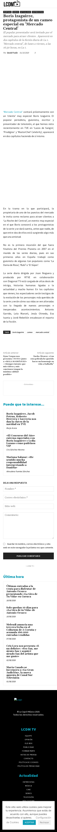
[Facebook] (6, 60)
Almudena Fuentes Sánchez (18, 471)
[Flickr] (17, 721)
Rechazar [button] (44, 822)
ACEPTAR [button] (29, 822)
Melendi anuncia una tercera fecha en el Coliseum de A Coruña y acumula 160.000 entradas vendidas (21, 630)
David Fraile (12, 52)
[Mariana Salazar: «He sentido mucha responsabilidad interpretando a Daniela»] (45, 461)
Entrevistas (37, 12)
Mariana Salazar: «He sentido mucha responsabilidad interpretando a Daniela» (19, 462)
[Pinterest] (21, 60)
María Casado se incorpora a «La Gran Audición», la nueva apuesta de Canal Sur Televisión (20, 672)
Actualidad (25, 12)
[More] (35, 60)
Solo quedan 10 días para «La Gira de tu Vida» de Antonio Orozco (22, 610)
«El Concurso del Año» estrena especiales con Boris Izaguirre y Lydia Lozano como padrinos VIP (20, 441)
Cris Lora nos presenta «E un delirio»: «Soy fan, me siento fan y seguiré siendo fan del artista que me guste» (22, 651)
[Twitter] (13, 60)
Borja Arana (11, 428)
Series (16, 12)
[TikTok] (34, 721)
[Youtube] (45, 721)
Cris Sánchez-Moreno (15, 449)
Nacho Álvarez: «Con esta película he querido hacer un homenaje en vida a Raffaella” (42, 360)
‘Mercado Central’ (13, 111)
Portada (7, 12)
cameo (29, 332)
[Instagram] (23, 721)
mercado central (42, 332)
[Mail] (28, 721)
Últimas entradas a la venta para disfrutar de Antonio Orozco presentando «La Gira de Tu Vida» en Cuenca (21, 591)
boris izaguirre (18, 332)
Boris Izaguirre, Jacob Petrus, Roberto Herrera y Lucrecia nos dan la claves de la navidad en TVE (21, 419)
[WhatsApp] (28, 60)
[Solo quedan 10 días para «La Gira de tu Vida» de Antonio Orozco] (47, 612)
